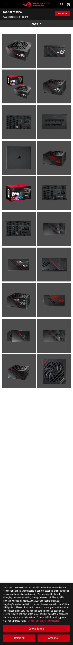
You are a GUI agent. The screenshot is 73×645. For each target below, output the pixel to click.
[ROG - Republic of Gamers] (36, 4)
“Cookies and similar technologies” (43, 620)
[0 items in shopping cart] (68, 4)
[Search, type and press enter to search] (61, 4)
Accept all (53, 638)
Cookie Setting (36, 628)
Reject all (19, 638)
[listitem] (19, 51)
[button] (5, 4)
